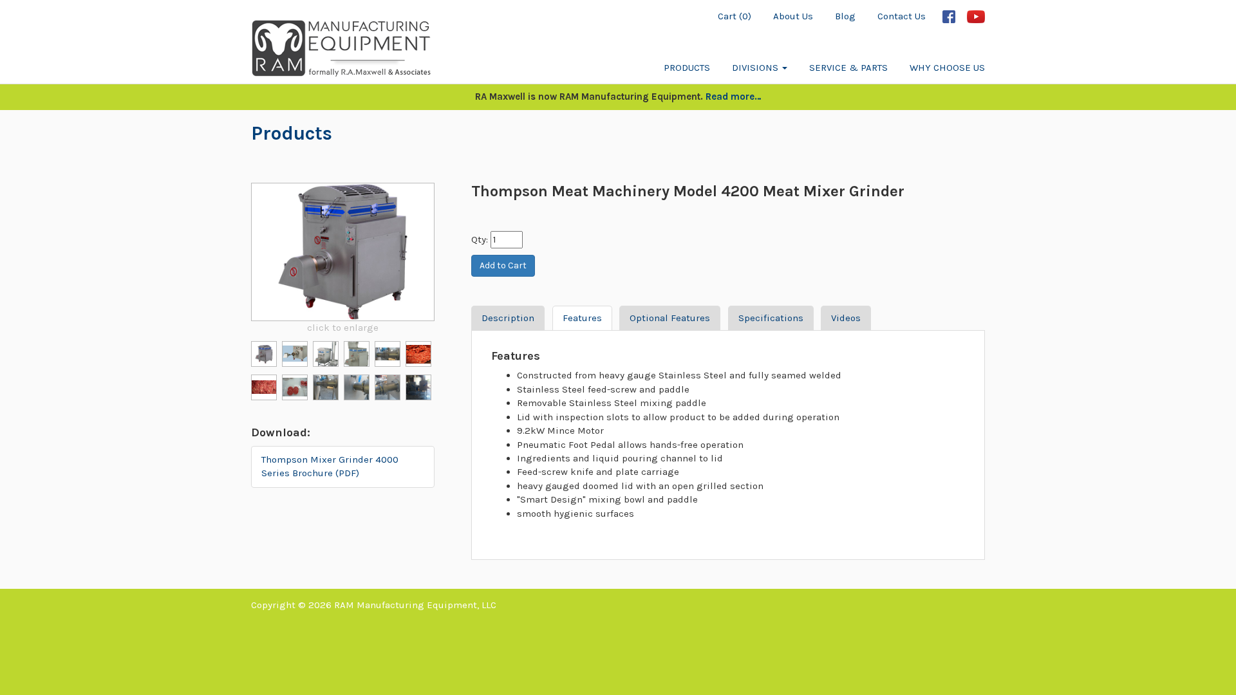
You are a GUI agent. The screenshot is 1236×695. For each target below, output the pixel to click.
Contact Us (901, 16)
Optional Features (670, 318)
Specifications (770, 318)
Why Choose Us (947, 67)
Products (687, 67)
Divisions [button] (756, 67)
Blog (845, 16)
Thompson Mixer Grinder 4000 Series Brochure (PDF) (329, 466)
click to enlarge (343, 327)
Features (582, 318)
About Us (793, 16)
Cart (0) (734, 16)
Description (508, 318)
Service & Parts (848, 67)
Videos (846, 318)
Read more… (734, 96)
